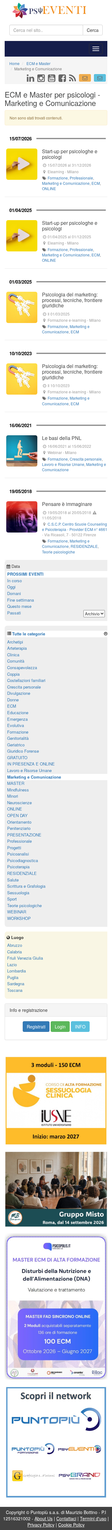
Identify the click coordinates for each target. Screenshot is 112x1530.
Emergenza (17, 719)
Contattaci (66, 1518)
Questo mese (19, 606)
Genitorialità (18, 738)
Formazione (58, 177)
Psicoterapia (18, 867)
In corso (14, 580)
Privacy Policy (40, 1525)
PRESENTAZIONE (24, 835)
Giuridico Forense (23, 751)
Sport (12, 899)
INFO (80, 1026)
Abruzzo (14, 945)
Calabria (14, 952)
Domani (14, 593)
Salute (13, 880)
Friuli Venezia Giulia (25, 958)
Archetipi (15, 642)
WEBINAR (16, 912)
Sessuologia (18, 893)
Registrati (36, 1026)
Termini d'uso (93, 1518)
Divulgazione (18, 693)
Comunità (15, 661)
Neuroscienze (19, 802)
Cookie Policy (71, 1525)
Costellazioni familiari (26, 680)
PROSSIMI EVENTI (25, 574)
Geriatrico (16, 745)
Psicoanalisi (18, 854)
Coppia (13, 674)
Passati (14, 613)
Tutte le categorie (28, 634)
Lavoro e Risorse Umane (63, 464)
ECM (95, 183)
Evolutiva (15, 725)
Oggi (11, 587)
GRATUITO (17, 757)
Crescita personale (86, 459)
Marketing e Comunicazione (66, 183)
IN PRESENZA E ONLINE (31, 764)
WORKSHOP (19, 918)
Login (60, 1026)
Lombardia (16, 971)
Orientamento (19, 822)
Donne (13, 700)
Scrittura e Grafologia (26, 886)
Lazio (12, 964)
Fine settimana (20, 600)
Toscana (14, 990)
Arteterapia (17, 648)
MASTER (15, 783)
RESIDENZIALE (84, 546)
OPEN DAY (17, 815)
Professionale (81, 177)
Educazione (17, 712)
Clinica (13, 655)
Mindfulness (18, 790)
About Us (44, 1518)
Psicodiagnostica (22, 860)
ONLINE (49, 188)
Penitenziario (18, 828)
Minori (12, 796)
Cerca (93, 30)
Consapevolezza (22, 667)
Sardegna (15, 984)
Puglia (12, 977)
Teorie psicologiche (58, 551)
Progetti (14, 848)
